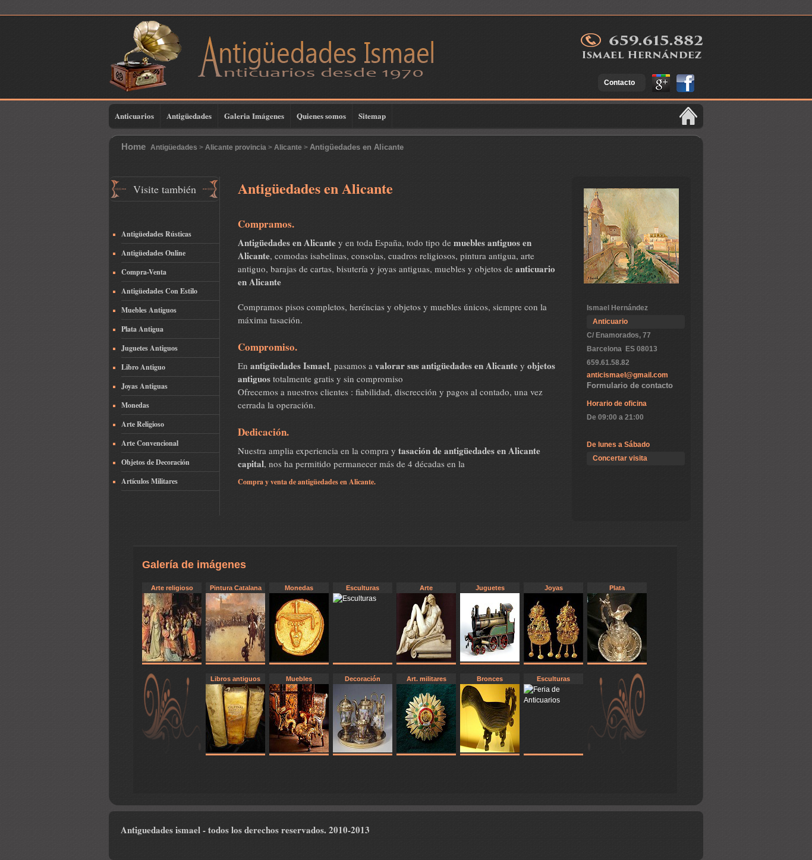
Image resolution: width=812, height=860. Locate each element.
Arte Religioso (142, 424)
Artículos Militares (149, 481)
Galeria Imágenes (254, 115)
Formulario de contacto (630, 385)
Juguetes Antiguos (149, 348)
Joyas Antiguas (144, 386)
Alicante (288, 147)
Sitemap (372, 115)
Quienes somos (321, 115)
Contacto (619, 82)
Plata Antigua (142, 329)
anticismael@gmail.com (627, 375)
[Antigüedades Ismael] (287, 84)
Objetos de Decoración (155, 462)
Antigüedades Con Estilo (159, 291)
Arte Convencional (149, 443)
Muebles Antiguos (149, 310)
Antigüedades (189, 115)
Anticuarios (134, 115)
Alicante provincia (235, 147)
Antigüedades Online (153, 253)
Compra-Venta (143, 272)
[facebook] (683, 90)
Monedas (135, 405)
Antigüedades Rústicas (156, 234)
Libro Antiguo (143, 367)
